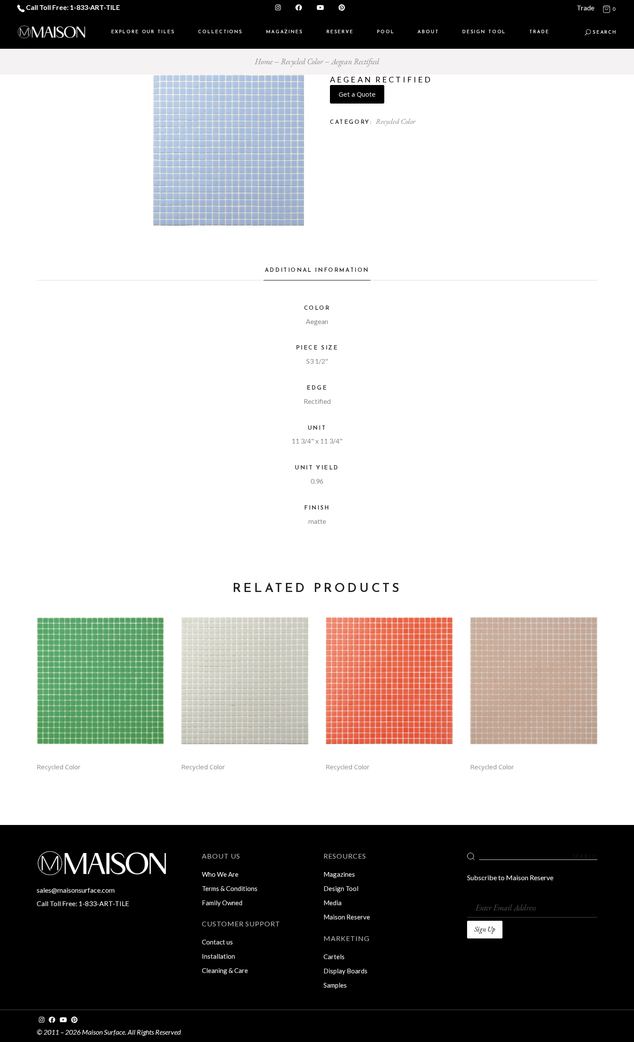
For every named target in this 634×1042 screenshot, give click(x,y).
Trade (585, 7)
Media (332, 903)
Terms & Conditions (229, 888)
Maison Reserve (346, 917)
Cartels (334, 956)
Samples (335, 985)
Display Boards (345, 971)
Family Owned (222, 903)
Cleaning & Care (225, 970)
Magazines (339, 874)
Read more (100, 687)
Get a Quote (357, 94)
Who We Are (220, 874)
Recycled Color (395, 121)
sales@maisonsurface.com (76, 890)
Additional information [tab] (317, 270)
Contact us (217, 942)
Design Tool (340, 888)
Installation (218, 956)
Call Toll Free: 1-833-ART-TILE (72, 7)
